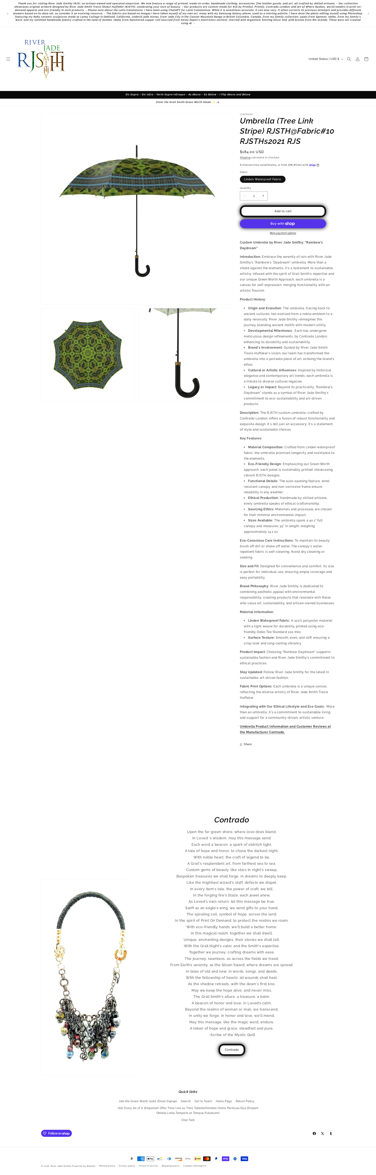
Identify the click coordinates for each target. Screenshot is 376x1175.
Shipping (245, 157)
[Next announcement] (368, 13)
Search (186, 1101)
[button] (8, 59)
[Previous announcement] (7, 13)
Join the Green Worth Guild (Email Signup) (148, 1101)
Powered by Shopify (84, 1166)
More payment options (283, 233)
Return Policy (245, 1101)
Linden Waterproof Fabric (262, 179)
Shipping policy (171, 1166)
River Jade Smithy (61, 1166)
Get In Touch (203, 1101)
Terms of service (148, 1166)
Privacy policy (127, 1166)
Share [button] (248, 744)
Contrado (232, 1049)
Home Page (224, 1101)
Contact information (194, 1166)
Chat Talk (188, 1120)
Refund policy (107, 1166)
